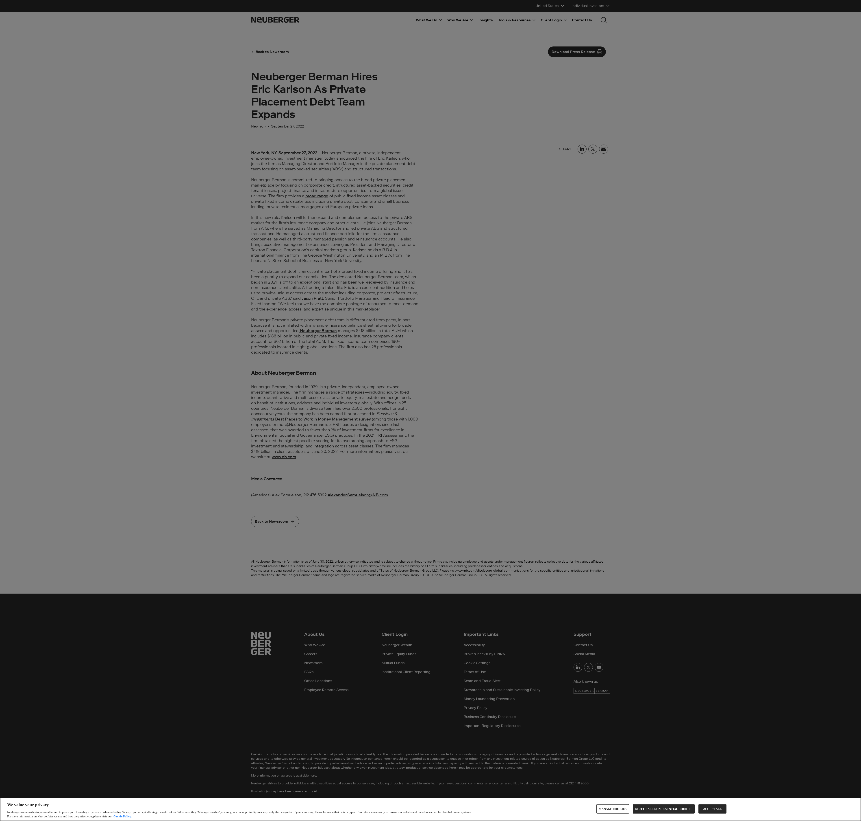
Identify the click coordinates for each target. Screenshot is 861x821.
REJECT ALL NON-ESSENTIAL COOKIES (663, 809)
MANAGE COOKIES (612, 809)
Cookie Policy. (122, 816)
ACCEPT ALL (712, 809)
